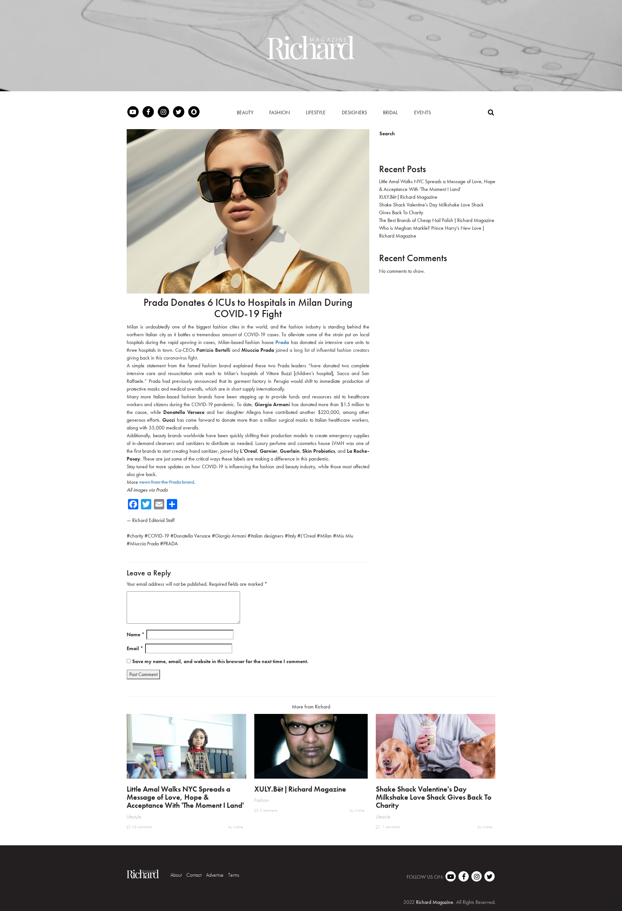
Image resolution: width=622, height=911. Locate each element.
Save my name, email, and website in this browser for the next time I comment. (220, 661)
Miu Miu (344, 535)
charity (136, 535)
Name (135, 634)
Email (135, 648)
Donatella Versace (192, 535)
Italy (292, 535)
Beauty (245, 112)
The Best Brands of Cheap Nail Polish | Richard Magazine (436, 220)
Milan (326, 535)
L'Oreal (308, 535)
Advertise (215, 875)
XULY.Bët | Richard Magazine (408, 197)
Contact (194, 875)
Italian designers (267, 535)
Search (387, 133)
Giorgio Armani (230, 535)
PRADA (170, 543)
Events (422, 112)
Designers (354, 112)
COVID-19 (158, 535)
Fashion (279, 112)
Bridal (390, 112)
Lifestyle (316, 112)
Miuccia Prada (144, 543)
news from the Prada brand (166, 482)
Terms (233, 875)
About (176, 875)
